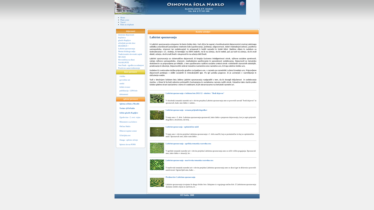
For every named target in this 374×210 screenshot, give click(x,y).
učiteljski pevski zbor (126, 43)
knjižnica (122, 37)
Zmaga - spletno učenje (129, 140)
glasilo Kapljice (124, 40)
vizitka (122, 76)
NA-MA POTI (123, 62)
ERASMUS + (123, 46)
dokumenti (124, 94)
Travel (122, 22)
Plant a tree (124, 20)
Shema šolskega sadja (126, 51)
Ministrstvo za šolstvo (128, 122)
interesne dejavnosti (126, 35)
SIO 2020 (122, 57)
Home (122, 17)
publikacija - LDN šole (128, 91)
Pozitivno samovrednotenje (129, 68)
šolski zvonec (125, 87)
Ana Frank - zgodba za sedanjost (131, 65)
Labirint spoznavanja (126, 49)
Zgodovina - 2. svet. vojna (130, 117)
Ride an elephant (127, 24)
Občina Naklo (125, 126)
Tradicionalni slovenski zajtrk (130, 54)
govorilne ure (125, 80)
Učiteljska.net (125, 135)
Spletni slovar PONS (128, 144)
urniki (122, 83)
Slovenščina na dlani (126, 60)
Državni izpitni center (128, 131)
